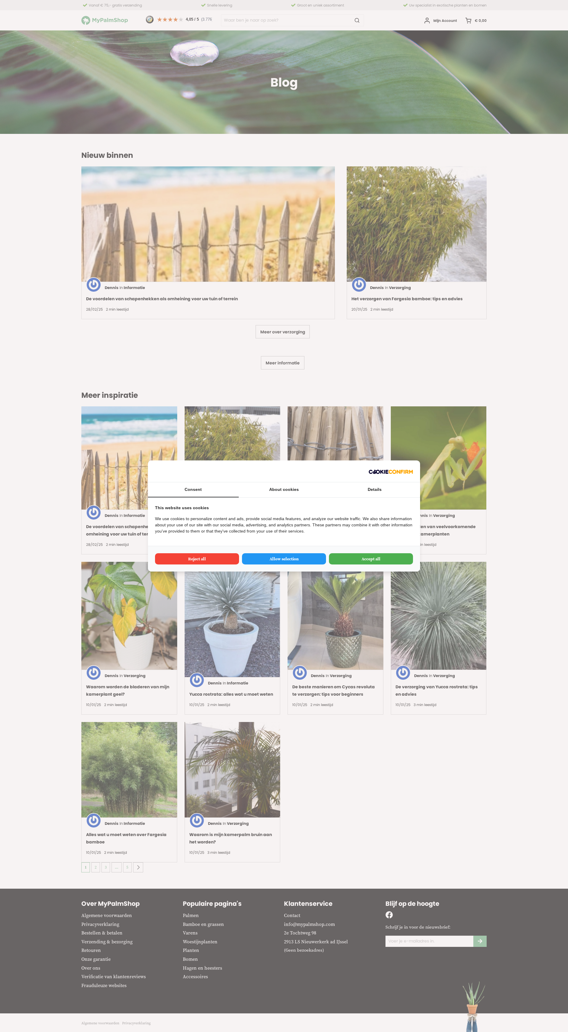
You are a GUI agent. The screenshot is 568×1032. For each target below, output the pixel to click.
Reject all (197, 559)
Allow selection (284, 559)
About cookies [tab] (284, 489)
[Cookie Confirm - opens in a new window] (391, 471)
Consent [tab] (193, 489)
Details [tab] (375, 489)
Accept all (371, 559)
